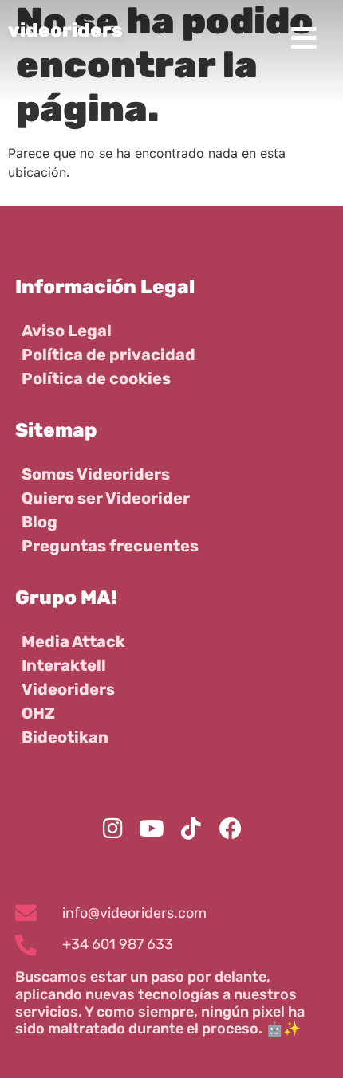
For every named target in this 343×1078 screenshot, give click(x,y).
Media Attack (73, 641)
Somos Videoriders (96, 474)
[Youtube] (152, 828)
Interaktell (64, 665)
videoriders (65, 30)
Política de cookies (96, 378)
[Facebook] (230, 828)
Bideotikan (65, 737)
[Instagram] (112, 828)
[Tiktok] (191, 828)
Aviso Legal (67, 330)
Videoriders (68, 689)
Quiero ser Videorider (106, 498)
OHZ (38, 713)
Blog (39, 521)
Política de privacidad (108, 354)
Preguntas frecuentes (110, 545)
